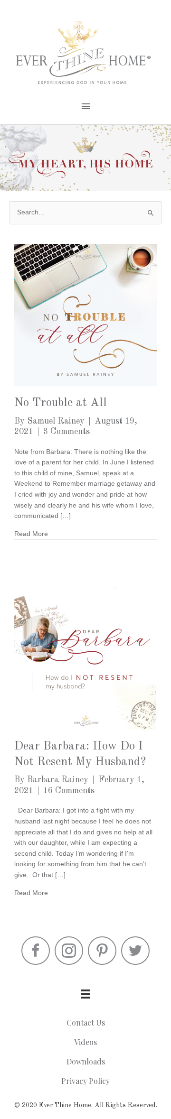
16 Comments (69, 790)
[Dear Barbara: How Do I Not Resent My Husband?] (85, 658)
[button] (35, 950)
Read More (31, 533)
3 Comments (66, 431)
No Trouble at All (60, 403)
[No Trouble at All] (85, 314)
